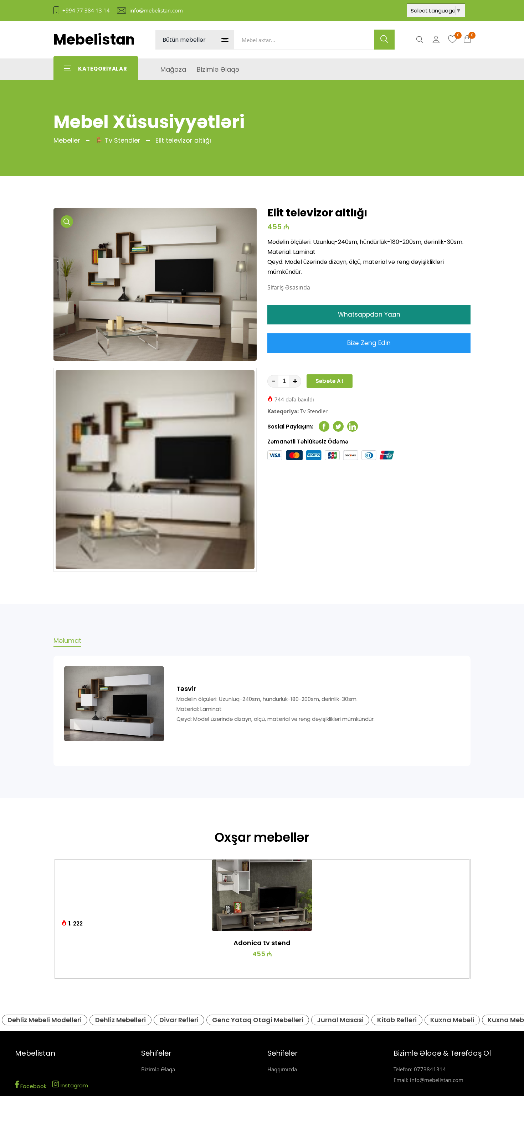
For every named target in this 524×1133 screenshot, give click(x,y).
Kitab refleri (397, 1019)
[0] (452, 39)
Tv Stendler (314, 411)
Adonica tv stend (262, 942)
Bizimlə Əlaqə (158, 1069)
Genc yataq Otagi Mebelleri (257, 1019)
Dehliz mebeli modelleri (44, 1019)
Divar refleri (179, 1019)
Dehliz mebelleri (120, 1019)
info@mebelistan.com (156, 10)
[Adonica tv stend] (262, 895)
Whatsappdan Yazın (369, 314)
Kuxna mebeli (452, 1019)
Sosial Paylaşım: (290, 426)
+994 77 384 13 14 (86, 10)
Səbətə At (329, 381)
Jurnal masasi (340, 1019)
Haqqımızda (282, 1069)
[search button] (384, 40)
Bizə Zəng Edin (369, 343)
